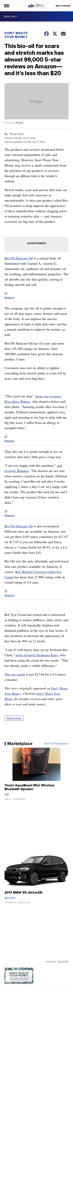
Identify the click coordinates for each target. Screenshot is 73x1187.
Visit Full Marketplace (56, 743)
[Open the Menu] (6, 5)
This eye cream (14, 674)
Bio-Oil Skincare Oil (18, 258)
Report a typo (14, 718)
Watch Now (62, 6)
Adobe (19, 122)
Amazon (9, 297)
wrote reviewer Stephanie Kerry (36, 655)
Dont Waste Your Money (16, 35)
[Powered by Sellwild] (63, 961)
